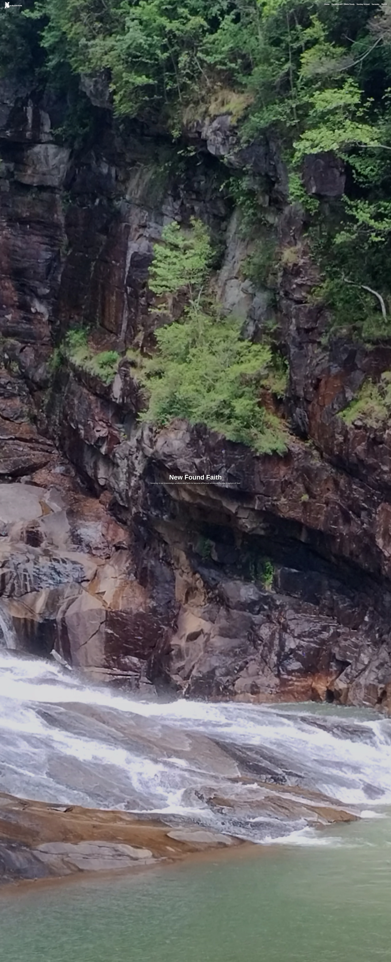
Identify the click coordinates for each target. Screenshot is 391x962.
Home (326, 4)
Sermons (375, 4)
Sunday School (363, 4)
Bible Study (349, 4)
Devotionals (337, 4)
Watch (384, 4)
